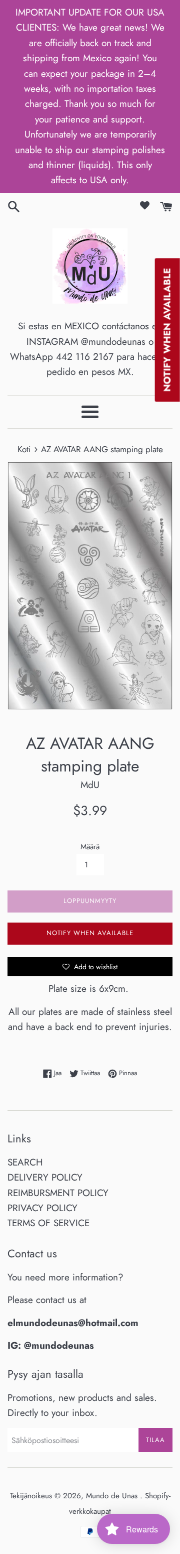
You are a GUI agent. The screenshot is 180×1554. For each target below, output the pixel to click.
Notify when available (90, 933)
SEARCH (25, 1162)
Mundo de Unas (113, 1495)
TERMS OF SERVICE (49, 1223)
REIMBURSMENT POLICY (58, 1193)
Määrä (90, 846)
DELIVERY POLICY (45, 1177)
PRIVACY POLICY (43, 1208)
